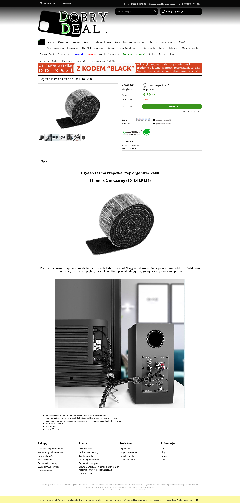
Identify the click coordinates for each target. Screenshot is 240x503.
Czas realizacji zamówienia (50, 448)
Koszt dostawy (45, 459)
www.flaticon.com (121, 490)
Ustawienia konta (128, 459)
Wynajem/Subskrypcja (48, 466)
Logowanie (125, 448)
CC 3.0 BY (142, 490)
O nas (164, 448)
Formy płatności (45, 456)
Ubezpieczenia (45, 470)
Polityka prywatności (89, 459)
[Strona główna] (74, 22)
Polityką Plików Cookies (104, 500)
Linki (163, 459)
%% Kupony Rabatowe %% (50, 452)
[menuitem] (50, 42)
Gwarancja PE (85, 473)
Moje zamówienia (128, 452)
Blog (163, 452)
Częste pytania (86, 456)
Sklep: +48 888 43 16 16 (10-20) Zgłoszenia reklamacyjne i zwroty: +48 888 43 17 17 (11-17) (162, 4)
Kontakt (164, 456)
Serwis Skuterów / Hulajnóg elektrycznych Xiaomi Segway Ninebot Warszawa (99, 468)
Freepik (108, 490)
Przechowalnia (127, 456)
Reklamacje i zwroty (47, 463)
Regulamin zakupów (88, 463)
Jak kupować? (85, 448)
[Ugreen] (136, 132)
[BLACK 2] (120, 68)
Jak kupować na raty (88, 452)
